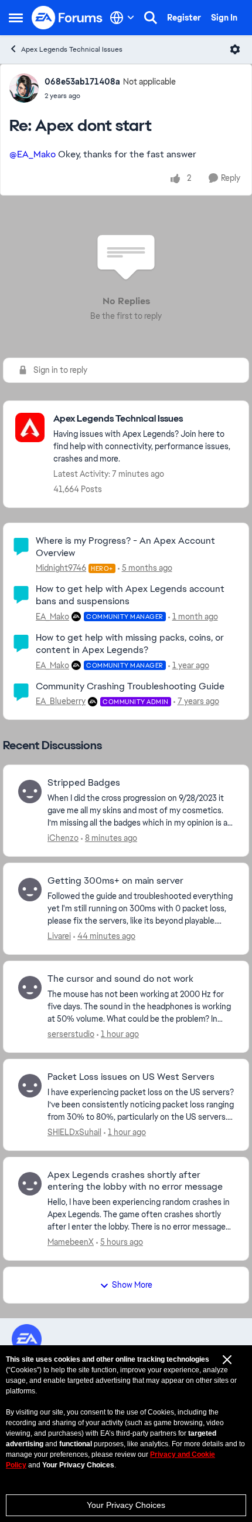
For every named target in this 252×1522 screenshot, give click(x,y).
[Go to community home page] (67, 17)
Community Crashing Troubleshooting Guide (130, 686)
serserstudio (70, 1034)
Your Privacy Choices (126, 1505)
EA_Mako (52, 616)
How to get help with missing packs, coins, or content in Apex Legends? (130, 643)
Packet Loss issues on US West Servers (130, 1077)
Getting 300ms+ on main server (115, 881)
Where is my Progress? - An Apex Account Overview (125, 546)
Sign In (224, 17)
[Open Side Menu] (16, 17)
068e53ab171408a (82, 81)
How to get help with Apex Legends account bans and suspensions (130, 594)
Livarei (59, 936)
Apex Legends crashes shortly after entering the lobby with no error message (135, 1181)
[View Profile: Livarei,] (30, 889)
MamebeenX (70, 1242)
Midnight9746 (61, 568)
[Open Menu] (235, 49)
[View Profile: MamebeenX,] (30, 1184)
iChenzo (63, 838)
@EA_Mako (32, 154)
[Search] (151, 18)
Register (184, 17)
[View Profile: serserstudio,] (30, 987)
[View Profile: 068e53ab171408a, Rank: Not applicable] (24, 88)
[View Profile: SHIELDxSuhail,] (30, 1085)
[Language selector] (122, 17)
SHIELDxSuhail (74, 1132)
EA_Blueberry (61, 701)
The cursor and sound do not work (120, 979)
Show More (132, 1284)
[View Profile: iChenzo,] (30, 791)
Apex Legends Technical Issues (71, 49)
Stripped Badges (83, 783)
